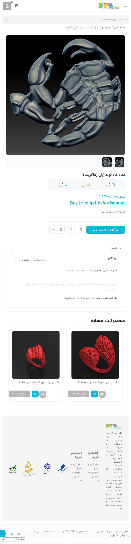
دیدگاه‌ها (116, 248)
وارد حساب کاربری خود (82, 298)
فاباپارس (114, 535)
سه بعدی (106, 27)
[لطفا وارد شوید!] (7, 6)
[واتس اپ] (18, 533)
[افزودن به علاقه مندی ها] (81, 230)
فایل (115, 27)
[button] (94, 394)
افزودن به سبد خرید (103, 230)
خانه (122, 27)
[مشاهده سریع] (102, 394)
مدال (96, 27)
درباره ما (92, 472)
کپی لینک (54, 229)
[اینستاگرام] (11, 533)
